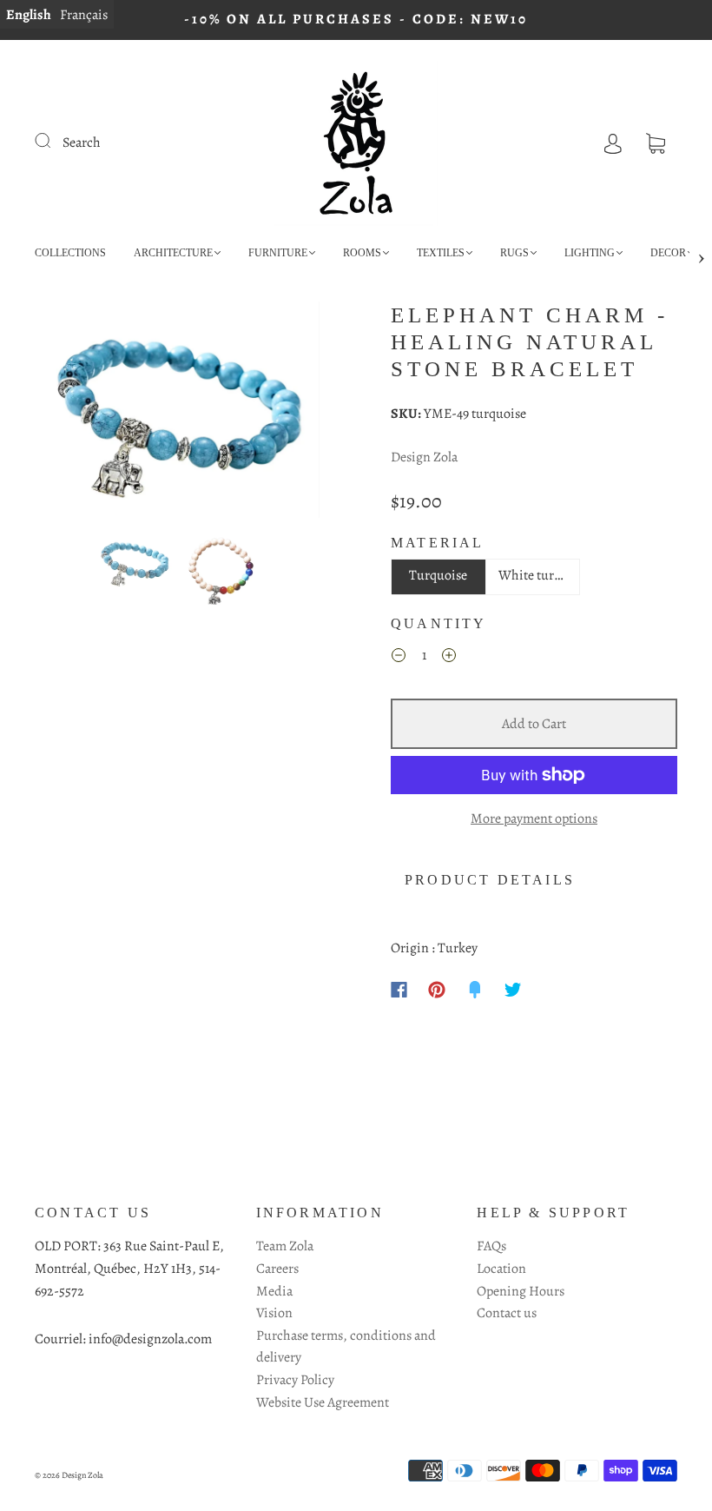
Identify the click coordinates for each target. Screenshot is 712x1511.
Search (82, 142)
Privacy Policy (295, 1379)
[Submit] (54, 141)
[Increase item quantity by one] (449, 659)
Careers (277, 1268)
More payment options (534, 818)
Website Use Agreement (322, 1402)
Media (274, 1291)
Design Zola (424, 457)
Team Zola (284, 1246)
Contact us (507, 1312)
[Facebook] (399, 990)
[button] (64, 413)
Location (501, 1268)
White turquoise (539, 575)
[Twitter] (513, 990)
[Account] (613, 142)
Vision (274, 1312)
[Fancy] (475, 990)
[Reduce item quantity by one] (398, 659)
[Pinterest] (437, 990)
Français (84, 14)
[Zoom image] (178, 413)
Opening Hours (520, 1291)
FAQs (491, 1246)
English (28, 14)
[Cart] (655, 142)
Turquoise (438, 575)
